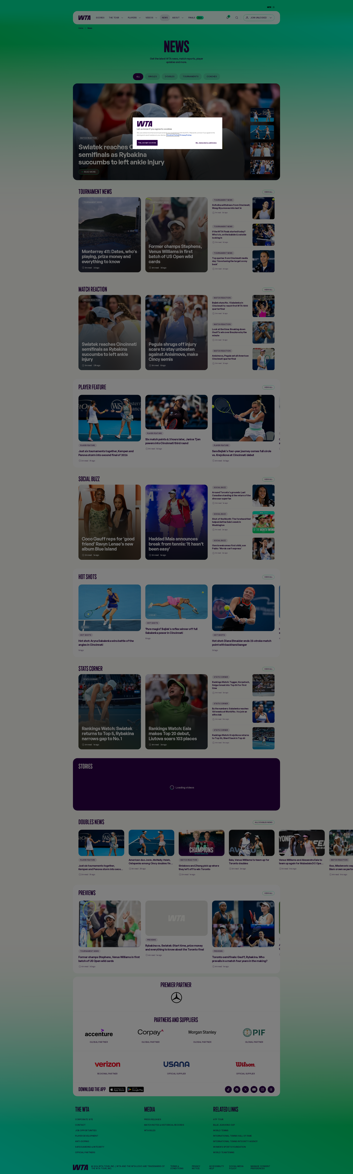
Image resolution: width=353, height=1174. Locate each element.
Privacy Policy (185, 135)
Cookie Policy (173, 135)
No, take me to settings (206, 143)
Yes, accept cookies (147, 143)
